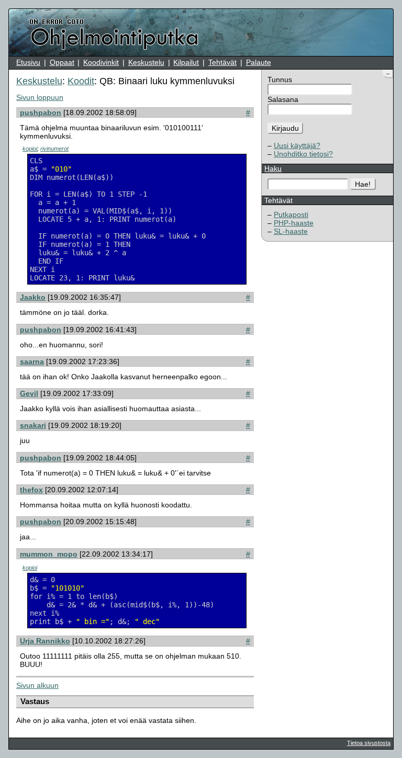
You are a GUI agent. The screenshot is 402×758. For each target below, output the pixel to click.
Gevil (29, 393)
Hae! (363, 184)
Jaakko (33, 297)
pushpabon (40, 112)
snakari (33, 425)
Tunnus (279, 79)
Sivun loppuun (39, 97)
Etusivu (28, 62)
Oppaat (62, 62)
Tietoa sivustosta (368, 743)
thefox (31, 489)
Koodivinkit (101, 62)
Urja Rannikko (45, 641)
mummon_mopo (48, 554)
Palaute (258, 62)
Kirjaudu (285, 128)
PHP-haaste (294, 223)
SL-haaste (291, 231)
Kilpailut (186, 62)
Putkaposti (291, 214)
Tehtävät (222, 62)
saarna (32, 361)
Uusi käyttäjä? (297, 145)
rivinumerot (54, 148)
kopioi (30, 148)
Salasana (282, 99)
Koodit (81, 81)
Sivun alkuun (37, 685)
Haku (273, 168)
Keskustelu (146, 62)
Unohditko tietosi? (303, 154)
